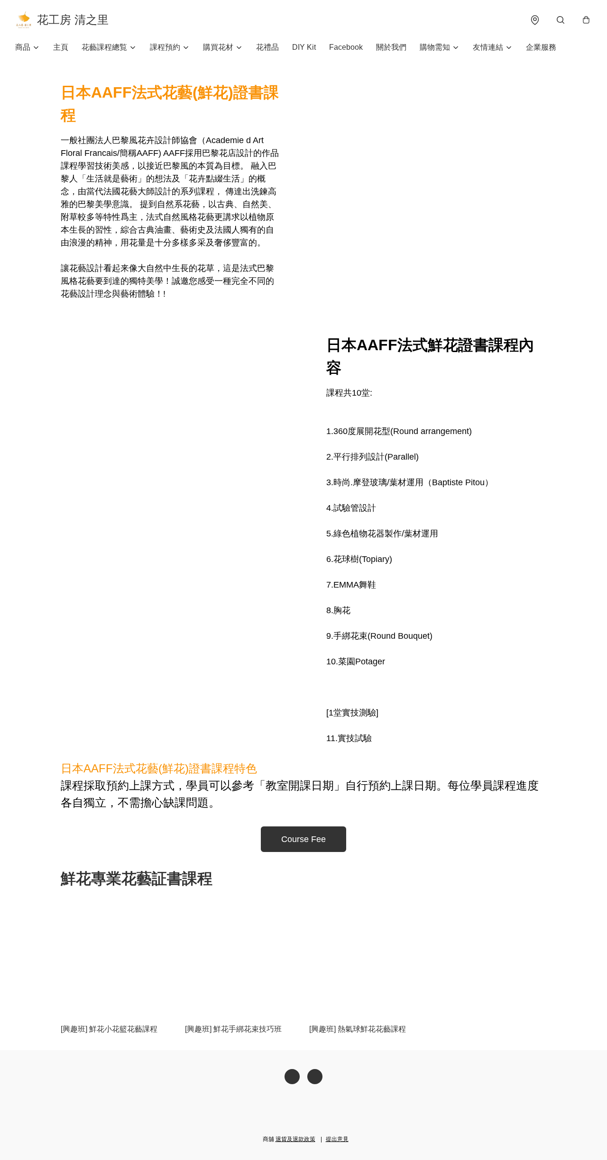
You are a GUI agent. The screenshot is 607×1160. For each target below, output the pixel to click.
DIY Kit (304, 47)
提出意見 (337, 1139)
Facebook (346, 47)
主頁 (60, 47)
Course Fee (303, 839)
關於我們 (391, 47)
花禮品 (267, 47)
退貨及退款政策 (295, 1139)
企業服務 (541, 47)
